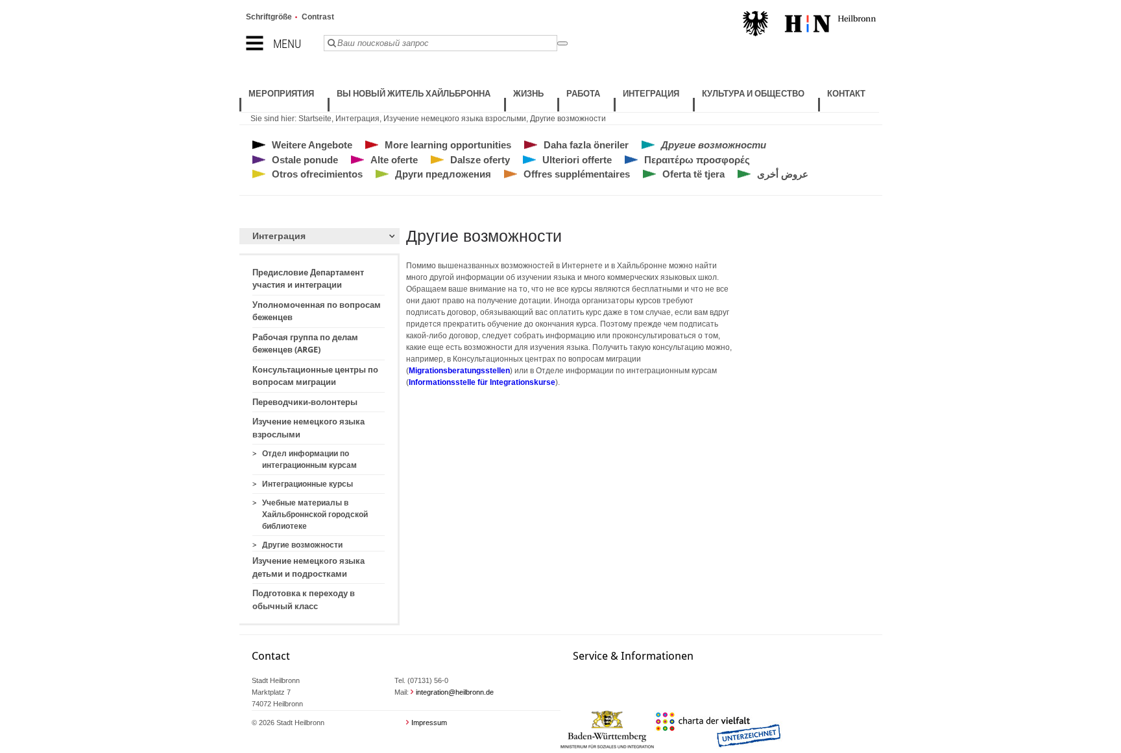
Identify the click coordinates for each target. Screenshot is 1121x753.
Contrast (318, 16)
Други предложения (443, 174)
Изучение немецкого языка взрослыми (454, 118)
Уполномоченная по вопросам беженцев (316, 311)
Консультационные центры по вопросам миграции (315, 376)
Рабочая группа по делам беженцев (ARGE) (305, 343)
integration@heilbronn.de (455, 692)
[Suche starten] (562, 43)
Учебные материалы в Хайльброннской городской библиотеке (315, 514)
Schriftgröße (269, 16)
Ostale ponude (305, 159)
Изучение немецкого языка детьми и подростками (308, 567)
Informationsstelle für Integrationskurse (482, 382)
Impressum (429, 722)
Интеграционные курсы (307, 484)
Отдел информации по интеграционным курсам (309, 459)
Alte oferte (394, 159)
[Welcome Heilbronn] (809, 25)
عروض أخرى (782, 174)
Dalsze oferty (480, 159)
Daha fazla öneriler (586, 144)
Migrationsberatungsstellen (459, 370)
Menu (287, 44)
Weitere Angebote (312, 144)
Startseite (314, 118)
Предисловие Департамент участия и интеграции (308, 279)
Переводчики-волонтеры (304, 402)
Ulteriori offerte (577, 159)
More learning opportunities (448, 144)
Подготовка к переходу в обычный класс (303, 599)
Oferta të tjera (693, 174)
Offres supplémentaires (577, 174)
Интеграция (357, 118)
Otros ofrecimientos (317, 174)
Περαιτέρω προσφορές (697, 159)
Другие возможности (568, 118)
